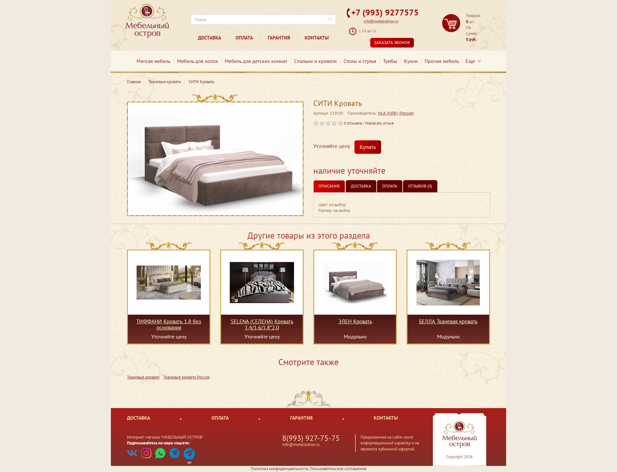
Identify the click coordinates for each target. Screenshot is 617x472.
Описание (329, 186)
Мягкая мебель (153, 61)
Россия (406, 113)
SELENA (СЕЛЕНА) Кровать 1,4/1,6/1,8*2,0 (262, 324)
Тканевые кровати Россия (187, 377)
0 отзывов (353, 123)
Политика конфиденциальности (279, 468)
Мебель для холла (197, 61)
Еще (472, 61)
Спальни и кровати (315, 61)
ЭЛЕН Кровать (355, 322)
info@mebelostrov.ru (380, 21)
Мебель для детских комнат (256, 61)
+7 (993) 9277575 (385, 12)
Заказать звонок (392, 42)
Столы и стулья (360, 61)
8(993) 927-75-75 (311, 438)
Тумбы (390, 61)
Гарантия (279, 38)
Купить (368, 147)
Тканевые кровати (143, 377)
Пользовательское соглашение (338, 468)
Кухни (411, 61)
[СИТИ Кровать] (215, 158)
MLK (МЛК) (388, 113)
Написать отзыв (379, 123)
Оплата (244, 38)
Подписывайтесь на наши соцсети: (158, 443)
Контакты (317, 38)
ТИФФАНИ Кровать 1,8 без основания (168, 324)
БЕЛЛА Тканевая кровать (448, 322)
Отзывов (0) (420, 186)
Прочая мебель (442, 61)
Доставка (209, 38)
